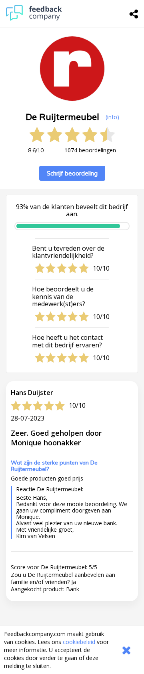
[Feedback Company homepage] (34, 18)
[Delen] (134, 14)
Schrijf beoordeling (72, 173)
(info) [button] (112, 117)
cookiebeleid (79, 642)
